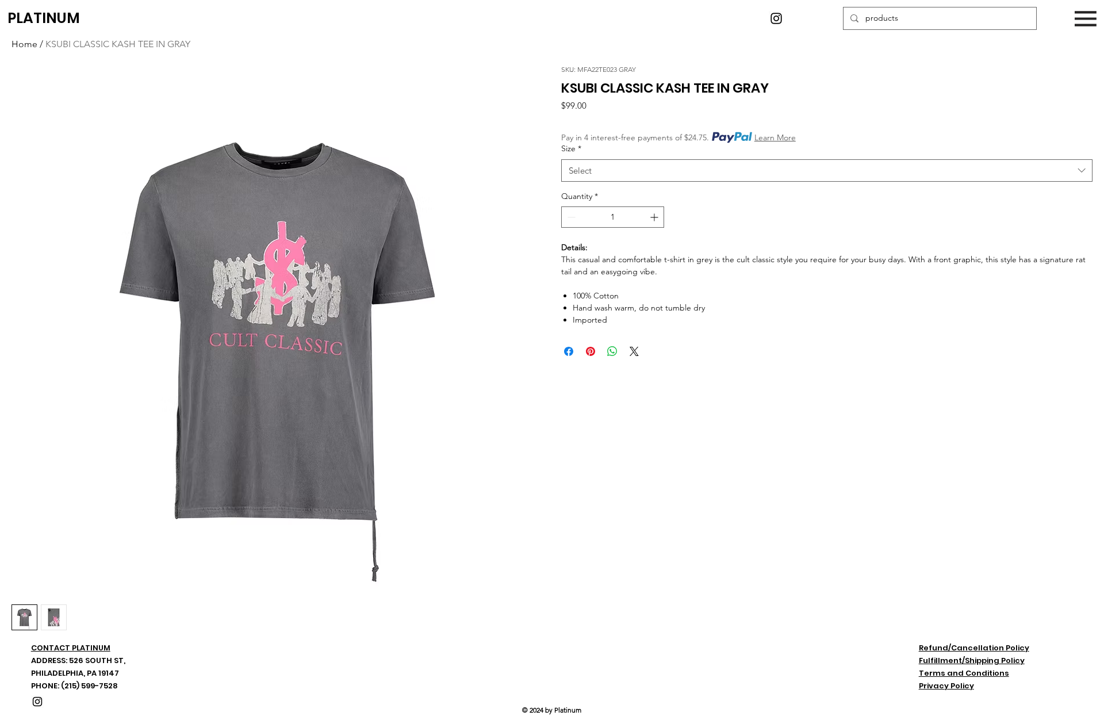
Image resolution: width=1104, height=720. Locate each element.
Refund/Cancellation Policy (974, 647)
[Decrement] (570, 217)
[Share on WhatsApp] (612, 351)
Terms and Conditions (964, 673)
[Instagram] (776, 18)
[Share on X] (634, 351)
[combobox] (826, 170)
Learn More (775, 137)
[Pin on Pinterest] (590, 351)
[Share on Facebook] (569, 351)
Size (571, 148)
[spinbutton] (612, 217)
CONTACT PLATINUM (70, 647)
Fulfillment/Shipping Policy (972, 660)
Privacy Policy (946, 685)
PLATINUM (43, 18)
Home (24, 44)
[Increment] (655, 217)
